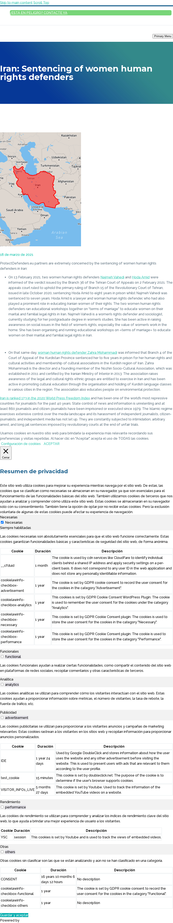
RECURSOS (166, 143)
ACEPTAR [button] (51, 444)
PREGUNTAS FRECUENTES (158, 77)
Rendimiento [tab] (10, 802)
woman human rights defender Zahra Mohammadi (77, 353)
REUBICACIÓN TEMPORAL (158, 72)
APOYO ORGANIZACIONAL (158, 93)
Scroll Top (41, 3)
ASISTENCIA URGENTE (160, 61)
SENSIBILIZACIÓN (158, 115)
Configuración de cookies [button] (21, 444)
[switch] (2, 656)
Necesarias (14, 522)
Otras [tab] (4, 847)
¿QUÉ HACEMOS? (163, 181)
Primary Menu (162, 36)
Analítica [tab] (6, 679)
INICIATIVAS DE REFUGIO (159, 99)
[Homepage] (19, 36)
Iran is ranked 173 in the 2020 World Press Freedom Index (45, 398)
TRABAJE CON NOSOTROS (158, 186)
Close (167, 41)
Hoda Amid (141, 277)
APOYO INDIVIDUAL (162, 66)
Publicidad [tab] (8, 712)
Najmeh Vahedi (112, 277)
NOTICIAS (167, 137)
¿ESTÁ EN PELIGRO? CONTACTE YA (38, 13)
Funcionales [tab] (9, 651)
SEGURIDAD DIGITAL (161, 159)
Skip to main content (16, 3)
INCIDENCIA (166, 126)
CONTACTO (166, 192)
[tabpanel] (86, 589)
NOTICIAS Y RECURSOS (154, 132)
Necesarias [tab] (9, 517)
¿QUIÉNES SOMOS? (162, 175)
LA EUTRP (167, 104)
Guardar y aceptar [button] (14, 915)
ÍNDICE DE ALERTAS (162, 121)
